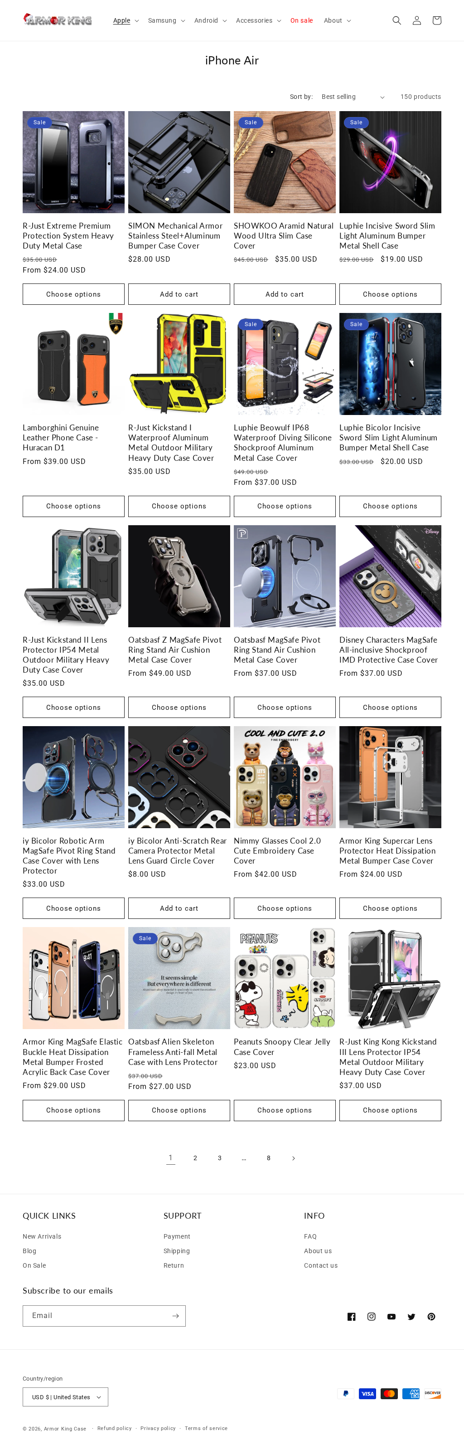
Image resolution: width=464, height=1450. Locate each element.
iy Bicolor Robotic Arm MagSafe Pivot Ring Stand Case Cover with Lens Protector (69, 855)
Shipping (177, 1251)
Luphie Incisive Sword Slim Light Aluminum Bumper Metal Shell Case (387, 235)
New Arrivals (42, 1236)
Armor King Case (65, 1429)
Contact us (321, 1265)
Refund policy (114, 1428)
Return (174, 1265)
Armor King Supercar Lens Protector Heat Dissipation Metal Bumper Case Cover (387, 850)
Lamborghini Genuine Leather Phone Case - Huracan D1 (61, 437)
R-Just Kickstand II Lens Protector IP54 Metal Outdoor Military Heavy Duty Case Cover (66, 654)
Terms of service (206, 1428)
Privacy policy (158, 1428)
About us (318, 1251)
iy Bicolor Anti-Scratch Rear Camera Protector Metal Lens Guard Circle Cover (177, 850)
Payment (177, 1236)
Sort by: (301, 96)
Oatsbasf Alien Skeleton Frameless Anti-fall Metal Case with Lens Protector (173, 1051)
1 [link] (171, 1157)
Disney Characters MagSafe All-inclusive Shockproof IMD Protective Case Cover (388, 649)
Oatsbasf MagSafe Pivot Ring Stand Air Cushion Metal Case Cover (277, 649)
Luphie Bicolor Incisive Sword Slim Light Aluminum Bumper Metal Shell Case (388, 437)
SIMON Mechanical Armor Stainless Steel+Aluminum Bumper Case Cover (175, 235)
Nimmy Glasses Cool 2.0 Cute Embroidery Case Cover (277, 850)
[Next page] (293, 1158)
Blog (29, 1251)
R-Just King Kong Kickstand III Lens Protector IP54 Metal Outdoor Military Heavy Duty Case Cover (388, 1056)
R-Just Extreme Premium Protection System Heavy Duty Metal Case (68, 235)
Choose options (73, 294)
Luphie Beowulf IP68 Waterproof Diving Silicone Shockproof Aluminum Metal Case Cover (283, 442)
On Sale (34, 1265)
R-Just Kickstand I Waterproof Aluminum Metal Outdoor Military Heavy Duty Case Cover (171, 442)
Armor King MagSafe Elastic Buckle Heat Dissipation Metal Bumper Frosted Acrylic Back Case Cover (73, 1056)
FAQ (310, 1236)
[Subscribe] (175, 1316)
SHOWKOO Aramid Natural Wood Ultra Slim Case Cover (284, 235)
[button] (125, 20)
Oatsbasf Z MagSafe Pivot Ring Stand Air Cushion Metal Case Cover (175, 649)
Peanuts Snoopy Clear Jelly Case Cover (282, 1046)
